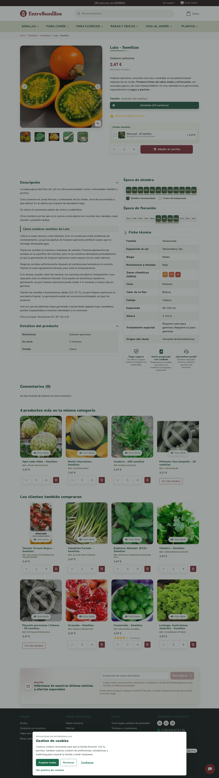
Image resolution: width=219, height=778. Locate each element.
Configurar (87, 762)
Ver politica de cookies (50, 770)
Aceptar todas (47, 762)
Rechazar (68, 762)
